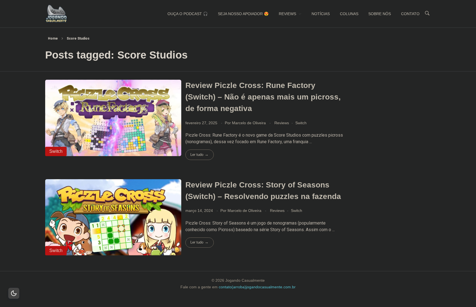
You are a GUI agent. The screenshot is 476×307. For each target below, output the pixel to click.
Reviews (281, 123)
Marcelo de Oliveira (249, 123)
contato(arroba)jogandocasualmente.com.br (257, 287)
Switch (301, 123)
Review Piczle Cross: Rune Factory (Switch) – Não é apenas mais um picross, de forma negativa (263, 97)
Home (53, 38)
